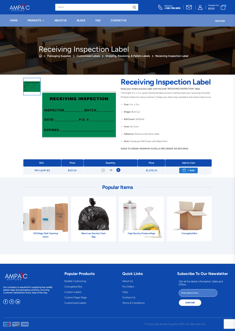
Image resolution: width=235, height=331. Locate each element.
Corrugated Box (189, 233)
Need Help (220, 21)
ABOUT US (61, 20)
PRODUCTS (34, 20)
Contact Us (128, 297)
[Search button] (134, 7)
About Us (127, 281)
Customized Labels (88, 55)
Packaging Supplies (59, 55)
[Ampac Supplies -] (20, 7)
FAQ (98, 20)
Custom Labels (72, 292)
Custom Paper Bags (75, 297)
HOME (13, 20)
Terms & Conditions (133, 302)
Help (125, 292)
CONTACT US (118, 20)
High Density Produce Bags (141, 233)
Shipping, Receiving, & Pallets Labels (128, 55)
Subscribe (190, 303)
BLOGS (81, 20)
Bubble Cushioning (75, 281)
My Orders (128, 286)
